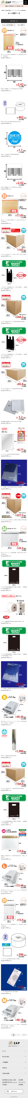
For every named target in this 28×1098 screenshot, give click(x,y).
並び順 (3, 25)
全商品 (3, 10)
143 (24, 1035)
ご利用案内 (5, 1062)
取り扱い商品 (5, 1056)
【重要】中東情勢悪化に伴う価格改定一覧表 (14, 6)
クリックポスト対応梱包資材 (20, 10)
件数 (18, 25)
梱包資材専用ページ (9, 10)
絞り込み (12, 21)
